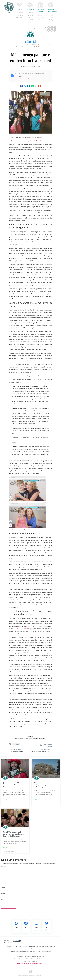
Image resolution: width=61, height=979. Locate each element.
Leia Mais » (5, 799)
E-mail (3, 893)
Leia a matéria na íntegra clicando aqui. (25, 79)
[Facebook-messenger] (51, 27)
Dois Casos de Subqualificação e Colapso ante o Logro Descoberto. (45, 785)
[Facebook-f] (48, 27)
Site (2, 900)
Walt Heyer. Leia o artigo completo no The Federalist (26, 141)
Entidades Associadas (41, 10)
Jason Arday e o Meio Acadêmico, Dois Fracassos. (12, 785)
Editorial (30, 41)
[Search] (44, 28)
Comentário (5, 866)
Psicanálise (16, 744)
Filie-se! (19, 9)
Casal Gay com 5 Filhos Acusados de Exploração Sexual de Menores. (14, 834)
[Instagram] (54, 27)
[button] (31, 28)
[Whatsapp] (54, 30)
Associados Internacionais (52, 10)
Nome (3, 887)
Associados (30, 9)
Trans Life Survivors (22, 629)
